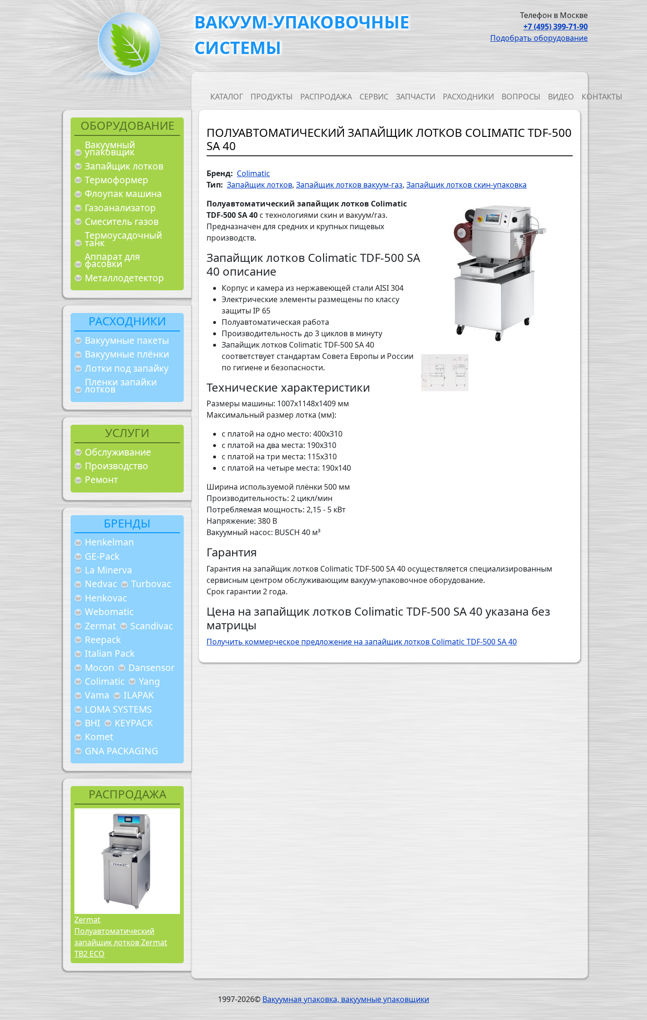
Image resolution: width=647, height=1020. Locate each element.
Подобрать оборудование (539, 38)
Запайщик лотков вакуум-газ (349, 184)
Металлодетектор (124, 278)
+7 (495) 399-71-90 (555, 26)
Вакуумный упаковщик (110, 148)
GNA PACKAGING (121, 751)
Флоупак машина (123, 193)
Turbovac (151, 584)
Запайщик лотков (124, 166)
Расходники (468, 96)
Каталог (226, 96)
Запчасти (415, 96)
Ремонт (101, 479)
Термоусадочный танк (123, 239)
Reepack (103, 639)
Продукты (272, 96)
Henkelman (109, 542)
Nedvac (101, 584)
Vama (97, 695)
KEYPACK (134, 723)
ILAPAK (139, 695)
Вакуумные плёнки (127, 354)
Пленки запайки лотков (121, 385)
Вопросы (521, 96)
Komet (99, 737)
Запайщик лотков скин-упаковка (466, 184)
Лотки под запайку (127, 368)
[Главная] (125, 46)
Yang (149, 681)
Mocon (99, 667)
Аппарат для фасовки (112, 260)
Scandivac (151, 626)
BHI (92, 723)
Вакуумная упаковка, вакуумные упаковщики (345, 999)
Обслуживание (118, 452)
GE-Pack (102, 556)
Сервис (373, 96)
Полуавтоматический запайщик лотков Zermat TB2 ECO (120, 942)
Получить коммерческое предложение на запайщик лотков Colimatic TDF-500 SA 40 (362, 641)
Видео (561, 96)
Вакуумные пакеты (127, 340)
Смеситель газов (122, 221)
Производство (116, 466)
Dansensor (151, 667)
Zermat (100, 626)
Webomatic (109, 612)
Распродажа (326, 96)
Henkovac (106, 598)
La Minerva (108, 570)
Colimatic (105, 681)
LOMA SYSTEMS (118, 709)
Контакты (602, 96)
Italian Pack (110, 653)
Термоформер (116, 180)
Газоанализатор (120, 208)
